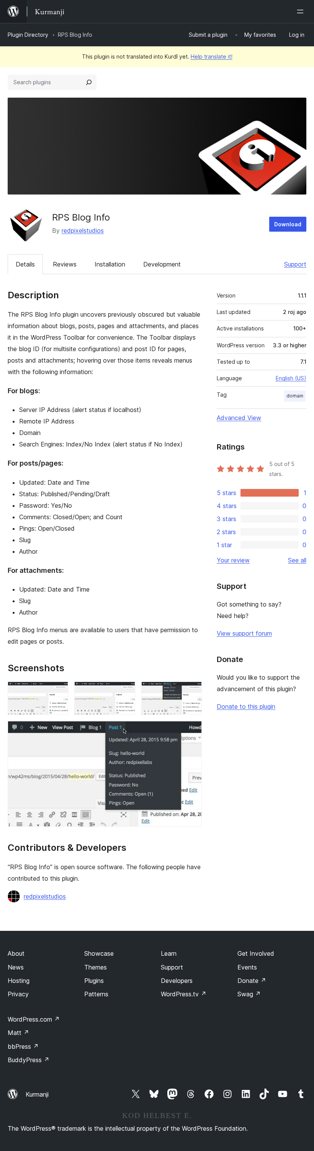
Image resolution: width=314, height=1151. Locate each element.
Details (25, 264)
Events (247, 967)
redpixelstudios (83, 230)
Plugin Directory (28, 34)
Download (287, 224)
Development (162, 264)
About (16, 953)
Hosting (18, 980)
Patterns (96, 994)
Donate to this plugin (246, 706)
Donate (251, 980)
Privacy (18, 994)
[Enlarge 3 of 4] (191, 692)
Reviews (65, 264)
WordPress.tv (183, 994)
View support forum (244, 633)
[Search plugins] (88, 82)
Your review (233, 560)
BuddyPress (28, 1060)
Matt (18, 1033)
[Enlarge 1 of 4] (58, 692)
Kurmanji (37, 1094)
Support (295, 264)
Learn (169, 953)
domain (294, 396)
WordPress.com (34, 1019)
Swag (249, 994)
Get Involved (255, 953)
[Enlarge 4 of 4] (191, 731)
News (16, 967)
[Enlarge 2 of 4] (125, 692)
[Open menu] (301, 11)
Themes (95, 967)
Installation (110, 264)
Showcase (99, 953)
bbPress (23, 1046)
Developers (177, 980)
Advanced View (239, 418)
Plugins (94, 980)
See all (297, 560)
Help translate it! (211, 56)
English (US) (291, 378)
